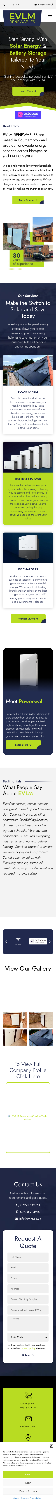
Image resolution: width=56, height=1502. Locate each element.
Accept (28, 1474)
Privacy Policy (35, 1498)
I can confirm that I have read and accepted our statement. (26, 1346)
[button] (51, 1445)
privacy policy (28, 1348)
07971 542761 (28, 1403)
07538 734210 (28, 1407)
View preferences (28, 1491)
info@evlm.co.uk (28, 1426)
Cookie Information (20, 1498)
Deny (28, 1482)
